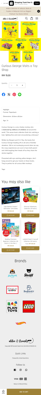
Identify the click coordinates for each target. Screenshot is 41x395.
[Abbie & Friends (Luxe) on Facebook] (14, 371)
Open (37, 3)
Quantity (4, 83)
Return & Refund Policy (20, 384)
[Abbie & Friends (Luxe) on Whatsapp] (26, 371)
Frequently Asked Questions (20, 358)
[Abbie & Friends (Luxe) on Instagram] (20, 371)
